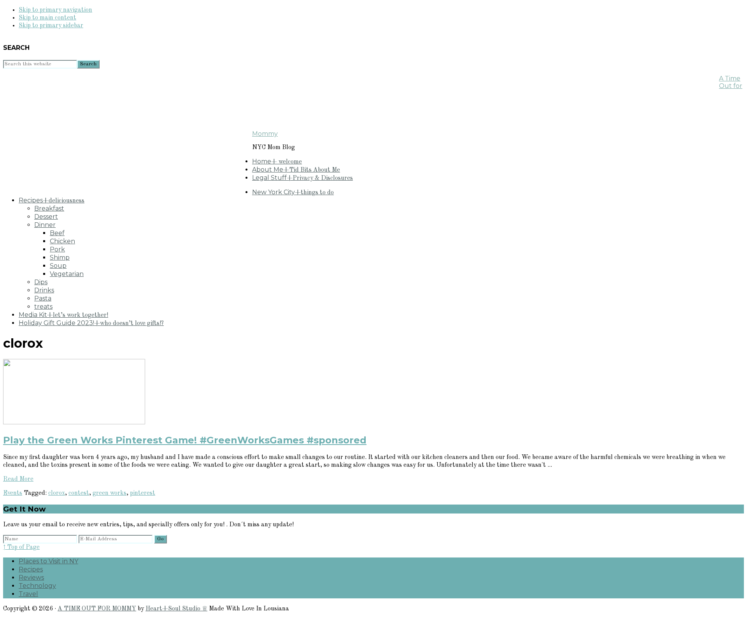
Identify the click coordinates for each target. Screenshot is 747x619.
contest (78, 493)
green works (109, 493)
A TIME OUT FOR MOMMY (97, 609)
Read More (18, 479)
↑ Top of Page (21, 547)
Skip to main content (47, 18)
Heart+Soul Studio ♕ (176, 609)
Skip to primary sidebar (51, 26)
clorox (56, 493)
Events (12, 493)
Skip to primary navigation (55, 10)
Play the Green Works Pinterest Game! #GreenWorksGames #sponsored (184, 440)
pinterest (142, 493)
